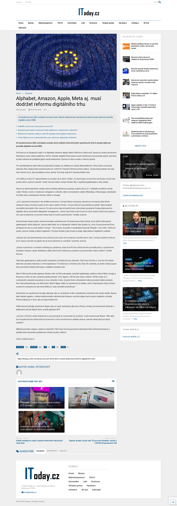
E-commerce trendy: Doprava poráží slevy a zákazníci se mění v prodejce (140, 304)
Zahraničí (22, 28)
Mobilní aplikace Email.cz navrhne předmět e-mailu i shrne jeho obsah (144, 46)
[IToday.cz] (88, 16)
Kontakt (28, 2)
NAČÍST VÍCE (140, 146)
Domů (21, 23)
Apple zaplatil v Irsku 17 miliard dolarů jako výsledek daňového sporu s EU (143, 107)
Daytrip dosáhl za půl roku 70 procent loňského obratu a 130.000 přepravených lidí (93, 442)
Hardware (123, 23)
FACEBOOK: (40, 451)
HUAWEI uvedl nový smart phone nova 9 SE (35, 126)
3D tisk (146, 23)
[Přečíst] (42, 398)
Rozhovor (93, 23)
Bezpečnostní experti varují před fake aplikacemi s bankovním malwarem (48, 130)
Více (125, 243)
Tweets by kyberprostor (133, 195)
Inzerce (19, 2)
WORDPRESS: (52, 451)
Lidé (83, 23)
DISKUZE (63, 451)
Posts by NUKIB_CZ (131, 337)
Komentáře (72, 23)
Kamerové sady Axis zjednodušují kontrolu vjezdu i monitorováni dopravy (144, 82)
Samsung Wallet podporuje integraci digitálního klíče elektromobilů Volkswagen (142, 120)
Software (135, 23)
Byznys (31, 23)
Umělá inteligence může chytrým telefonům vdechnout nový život (39, 442)
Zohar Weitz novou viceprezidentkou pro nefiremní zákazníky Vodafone (47, 138)
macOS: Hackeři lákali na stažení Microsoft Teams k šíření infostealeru (139, 266)
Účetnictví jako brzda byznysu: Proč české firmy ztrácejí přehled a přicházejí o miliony (144, 134)
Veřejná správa (108, 23)
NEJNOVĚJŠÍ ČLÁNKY (133, 37)
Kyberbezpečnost (45, 23)
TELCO (60, 23)
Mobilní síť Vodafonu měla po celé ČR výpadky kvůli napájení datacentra (47, 134)
